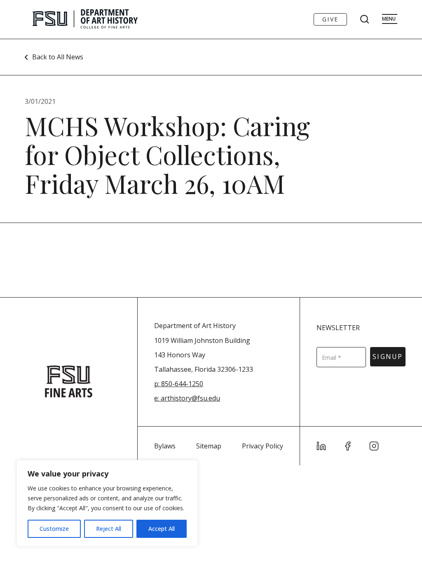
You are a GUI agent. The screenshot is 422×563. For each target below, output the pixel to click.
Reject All (108, 529)
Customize (54, 529)
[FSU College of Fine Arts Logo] (69, 381)
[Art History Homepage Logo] (85, 19)
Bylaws (165, 446)
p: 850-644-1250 (178, 383)
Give (330, 19)
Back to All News (57, 56)
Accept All (161, 529)
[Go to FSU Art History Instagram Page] (374, 446)
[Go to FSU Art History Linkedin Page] (321, 446)
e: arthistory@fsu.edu (187, 398)
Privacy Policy (262, 446)
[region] (107, 503)
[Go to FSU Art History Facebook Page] (348, 446)
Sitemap (208, 446)
